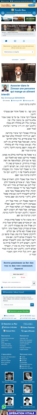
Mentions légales (6, 360)
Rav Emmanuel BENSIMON (13, 98)
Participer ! (31, 5)
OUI (14, 277)
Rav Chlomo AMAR (27, 394)
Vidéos (16, 12)
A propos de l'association (8, 357)
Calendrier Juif (24, 338)
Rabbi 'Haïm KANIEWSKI (28, 382)
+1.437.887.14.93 (26, 318)
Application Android (26, 368)
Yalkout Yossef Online (12, 32)
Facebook (24, 359)
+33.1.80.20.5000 (26, 316)
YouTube (24, 360)
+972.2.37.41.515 (8, 318)
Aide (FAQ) (4, 364)
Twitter (23, 357)
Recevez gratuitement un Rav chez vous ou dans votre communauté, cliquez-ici (18, 265)
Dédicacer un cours (6, 347)
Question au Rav (23, 12)
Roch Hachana (10, 12)
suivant (22, 59)
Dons (29, 12)
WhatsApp (24, 362)
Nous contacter (10, 316)
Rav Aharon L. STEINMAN (9, 382)
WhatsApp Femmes (26, 364)
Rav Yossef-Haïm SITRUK (28, 407)
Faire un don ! (5, 359)
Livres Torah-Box (24, 344)
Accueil (4, 32)
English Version (24, 349)
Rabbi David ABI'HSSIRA (9, 394)
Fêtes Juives (4, 340)
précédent (15, 59)
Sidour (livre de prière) (26, 340)
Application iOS (25, 366)
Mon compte (5, 1)
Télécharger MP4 (17, 100)
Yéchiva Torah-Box (6, 346)
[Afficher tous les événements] (10, 1)
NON (23, 277)
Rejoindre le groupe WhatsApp (19, 311)
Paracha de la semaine (7, 338)
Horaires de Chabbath (26, 342)
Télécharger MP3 (29, 100)
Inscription (23, 346)
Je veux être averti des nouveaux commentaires (16, 287)
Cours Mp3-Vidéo (6, 344)
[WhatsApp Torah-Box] (34, 1)
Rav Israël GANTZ (9, 407)
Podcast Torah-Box (25, 347)
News (2, 342)
